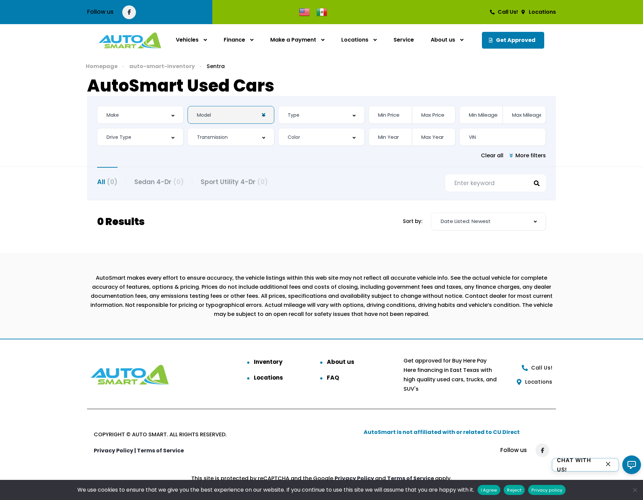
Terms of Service (160, 450)
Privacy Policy (355, 478)
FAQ (333, 378)
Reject (514, 490)
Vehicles (187, 40)
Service (404, 40)
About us (443, 40)
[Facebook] (129, 12)
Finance (234, 40)
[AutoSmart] (129, 40)
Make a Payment (293, 40)
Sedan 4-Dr (159, 181)
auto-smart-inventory (162, 66)
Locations (354, 40)
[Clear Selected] (264, 114)
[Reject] (634, 490)
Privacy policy (547, 490)
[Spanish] (321, 11)
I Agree (489, 490)
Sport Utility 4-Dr (234, 181)
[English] (304, 11)
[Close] (608, 465)
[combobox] (140, 115)
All (107, 181)
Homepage (102, 66)
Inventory (268, 362)
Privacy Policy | (115, 450)
